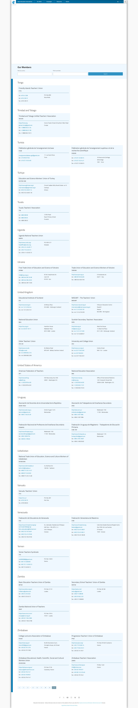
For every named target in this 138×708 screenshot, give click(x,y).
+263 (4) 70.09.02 (25, 674)
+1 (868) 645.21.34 (26, 127)
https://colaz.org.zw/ (24, 643)
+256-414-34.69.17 (26, 247)
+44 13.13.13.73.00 (79, 331)
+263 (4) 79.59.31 (78, 669)
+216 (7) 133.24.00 (26, 160)
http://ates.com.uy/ (77, 410)
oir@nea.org (75, 380)
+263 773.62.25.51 (79, 648)
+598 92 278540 (25, 439)
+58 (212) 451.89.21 (79, 532)
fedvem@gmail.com (77, 527)
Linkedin (79, 697)
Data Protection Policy (72, 705)
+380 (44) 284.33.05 (26, 280)
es (122, 1)
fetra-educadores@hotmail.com (27, 529)
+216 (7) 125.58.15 (79, 158)
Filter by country (21, 70)
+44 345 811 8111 (26, 329)
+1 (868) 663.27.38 (26, 130)
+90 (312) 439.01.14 (26, 190)
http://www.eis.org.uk (24, 305)
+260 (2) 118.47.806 (26, 618)
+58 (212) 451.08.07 (79, 529)
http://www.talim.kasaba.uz (26, 466)
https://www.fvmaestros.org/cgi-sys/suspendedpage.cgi (27, 526)
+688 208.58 (24, 215)
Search (105, 74)
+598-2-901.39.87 (79, 438)
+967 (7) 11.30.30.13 (26, 564)
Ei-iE (13, 2)
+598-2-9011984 (78, 414)
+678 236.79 (24, 500)
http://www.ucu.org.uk (78, 348)
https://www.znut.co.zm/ (25, 613)
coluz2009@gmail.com (25, 645)
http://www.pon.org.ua (78, 274)
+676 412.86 (24, 95)
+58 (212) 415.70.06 (26, 534)
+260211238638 (78, 594)
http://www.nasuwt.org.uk (79, 305)
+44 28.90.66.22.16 (26, 353)
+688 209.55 (24, 218)
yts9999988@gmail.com (25, 559)
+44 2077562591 (78, 353)
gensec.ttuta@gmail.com (25, 125)
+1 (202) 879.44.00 (26, 382)
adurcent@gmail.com (24, 412)
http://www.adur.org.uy (25, 410)
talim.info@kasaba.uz (24, 468)
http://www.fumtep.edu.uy (79, 434)
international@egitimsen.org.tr (27, 187)
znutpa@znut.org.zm (24, 616)
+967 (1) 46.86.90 (25, 561)
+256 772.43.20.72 (26, 250)
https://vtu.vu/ (23, 498)
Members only (125, 1)
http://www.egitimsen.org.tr (26, 185)
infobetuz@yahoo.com (25, 591)
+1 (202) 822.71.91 (79, 385)
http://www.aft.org (24, 378)
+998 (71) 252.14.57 (26, 470)
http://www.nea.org (77, 378)
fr (120, 1)
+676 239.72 (24, 98)
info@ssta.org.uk (76, 329)
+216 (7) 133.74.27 (79, 160)
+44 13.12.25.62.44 (26, 307)
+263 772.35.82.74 (79, 645)
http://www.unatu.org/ (25, 242)
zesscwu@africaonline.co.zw (26, 669)
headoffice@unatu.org (25, 245)
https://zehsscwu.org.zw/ (25, 667)
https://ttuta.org (23, 123)
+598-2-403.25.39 (26, 414)
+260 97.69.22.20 (78, 596)
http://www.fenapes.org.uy (26, 431)
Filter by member (57, 70)
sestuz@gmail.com (77, 591)
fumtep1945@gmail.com (78, 436)
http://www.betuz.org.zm (25, 589)
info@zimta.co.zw (76, 667)
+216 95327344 (25, 158)
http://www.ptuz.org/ (77, 643)
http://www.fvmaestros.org (79, 525)
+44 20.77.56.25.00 (79, 350)
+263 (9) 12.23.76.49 (79, 672)
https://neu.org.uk (23, 326)
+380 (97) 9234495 (79, 277)
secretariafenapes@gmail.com (27, 434)
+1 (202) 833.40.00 (79, 382)
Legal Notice (64, 705)
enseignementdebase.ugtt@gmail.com (29, 155)
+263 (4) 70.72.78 (25, 647)
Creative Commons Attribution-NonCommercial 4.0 (90, 703)
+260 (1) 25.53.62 (25, 594)
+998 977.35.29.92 (26, 473)
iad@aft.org (22, 380)
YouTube (67, 697)
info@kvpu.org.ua (23, 275)
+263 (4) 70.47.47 (25, 672)
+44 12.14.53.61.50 (79, 309)
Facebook (60, 697)
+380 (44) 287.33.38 (26, 277)
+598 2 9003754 (25, 436)
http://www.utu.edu (24, 348)
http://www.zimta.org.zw (78, 665)
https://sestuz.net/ (77, 589)
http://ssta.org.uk (76, 326)
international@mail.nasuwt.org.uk (81, 307)
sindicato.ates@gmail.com (79, 412)
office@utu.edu (23, 350)
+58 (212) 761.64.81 (26, 531)
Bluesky (75, 697)
